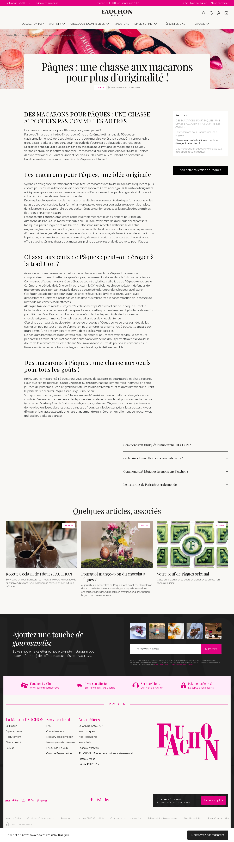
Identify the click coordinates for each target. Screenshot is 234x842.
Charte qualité (13, 742)
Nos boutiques (198, 2)
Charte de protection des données (125, 818)
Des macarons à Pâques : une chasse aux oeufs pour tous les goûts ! (198, 150)
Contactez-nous (55, 731)
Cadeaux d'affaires (88, 748)
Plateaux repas (86, 758)
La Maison (11, 725)
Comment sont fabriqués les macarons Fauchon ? (155, 471)
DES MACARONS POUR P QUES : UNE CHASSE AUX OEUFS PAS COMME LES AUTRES (197, 123)
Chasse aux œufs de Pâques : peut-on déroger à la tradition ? (196, 142)
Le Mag (10, 748)
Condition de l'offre (192, 818)
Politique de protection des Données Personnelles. (173, 664)
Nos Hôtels (84, 742)
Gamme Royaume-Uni (59, 753)
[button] (204, 13)
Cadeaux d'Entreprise (46, 2)
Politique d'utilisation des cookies (162, 818)
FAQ (48, 725)
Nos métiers (89, 719)
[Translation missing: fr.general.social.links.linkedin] (107, 800)
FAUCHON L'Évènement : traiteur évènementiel (105, 753)
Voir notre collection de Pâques (200, 170)
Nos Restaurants (87, 736)
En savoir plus (213, 800)
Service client (58, 719)
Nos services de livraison (59, 736)
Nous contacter (219, 2)
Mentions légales (13, 818)
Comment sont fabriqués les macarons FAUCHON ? (157, 445)
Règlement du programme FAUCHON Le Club (82, 818)
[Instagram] (99, 800)
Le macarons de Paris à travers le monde (150, 484)
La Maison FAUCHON (18, 2)
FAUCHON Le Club (57, 748)
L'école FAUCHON (89, 764)
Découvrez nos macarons (207, 835)
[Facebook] (91, 800)
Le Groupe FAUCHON (90, 725)
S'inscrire (211, 649)
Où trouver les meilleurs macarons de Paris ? (153, 458)
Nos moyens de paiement (61, 742)
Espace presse (14, 731)
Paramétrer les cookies (218, 818)
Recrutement (13, 736)
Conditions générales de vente (40, 818)
